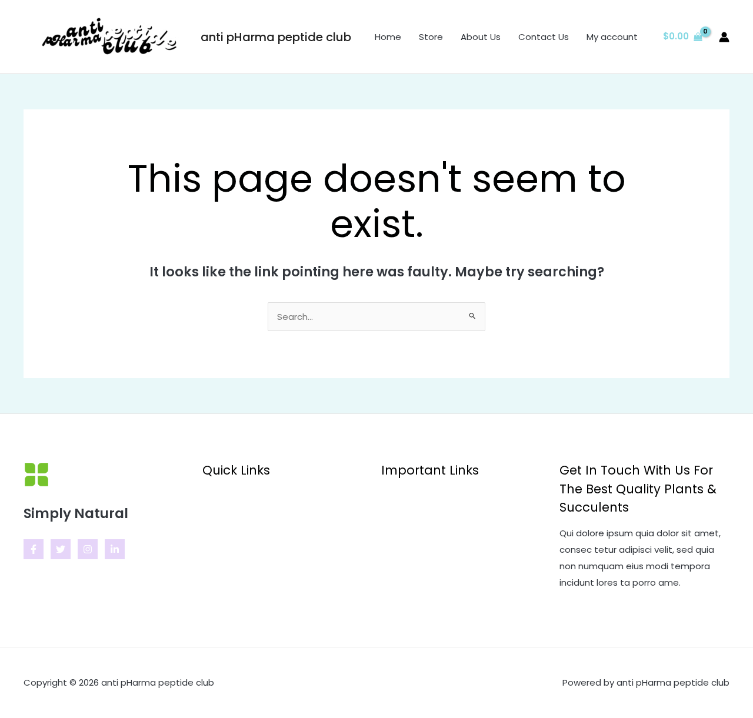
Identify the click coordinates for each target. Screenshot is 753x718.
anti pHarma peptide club (276, 37)
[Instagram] (88, 549)
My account (612, 37)
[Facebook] (34, 549)
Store (431, 37)
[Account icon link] (724, 37)
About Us (481, 37)
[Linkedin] (115, 549)
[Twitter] (61, 549)
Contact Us (543, 37)
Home (388, 37)
